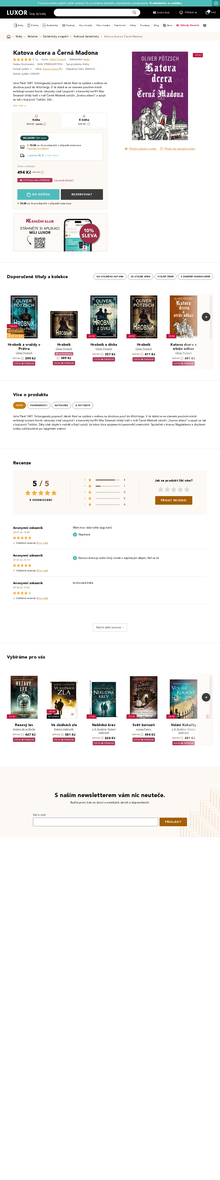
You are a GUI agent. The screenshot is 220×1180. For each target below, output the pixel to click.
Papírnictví (120, 25)
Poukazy (70, 25)
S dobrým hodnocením (195, 276)
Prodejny (145, 25)
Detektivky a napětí (55, 36)
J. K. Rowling (99, 729)
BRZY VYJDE (15, 336)
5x (36, 59)
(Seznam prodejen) (38, 148)
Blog (156, 25)
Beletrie (33, 36)
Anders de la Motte (24, 729)
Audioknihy (52, 25)
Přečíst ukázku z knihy (143, 148)
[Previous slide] (121, 96)
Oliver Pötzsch (58, 59)
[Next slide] (198, 96)
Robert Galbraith (64, 729)
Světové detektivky (86, 36)
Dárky (133, 25)
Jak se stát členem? (63, 180)
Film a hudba (103, 25)
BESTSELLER (15, 331)
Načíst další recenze (108, 627)
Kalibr (86, 59)
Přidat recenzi (174, 500)
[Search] (134, 12)
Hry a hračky (85, 25)
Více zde (42, 543)
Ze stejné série (141, 276)
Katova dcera (50, 69)
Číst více (18, 106)
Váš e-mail (39, 814)
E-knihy (34, 25)
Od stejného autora (110, 276)
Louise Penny (143, 729)
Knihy (20, 25)
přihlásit (173, 821)
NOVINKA (53, 716)
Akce (169, 25)
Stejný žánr (166, 276)
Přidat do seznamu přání (179, 148)
